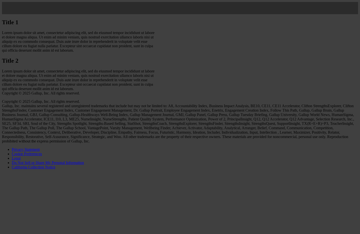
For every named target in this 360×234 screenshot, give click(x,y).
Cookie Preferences (27, 154)
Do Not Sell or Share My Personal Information (48, 163)
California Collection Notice (33, 167)
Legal (16, 158)
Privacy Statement (26, 149)
